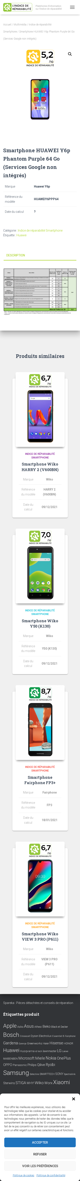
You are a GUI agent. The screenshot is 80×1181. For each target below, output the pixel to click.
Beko (46, 1026)
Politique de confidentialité (50, 1175)
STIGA (21, 1083)
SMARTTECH (47, 1074)
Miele (40, 1058)
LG (59, 1050)
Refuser (40, 1154)
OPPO (7, 1065)
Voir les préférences (40, 1166)
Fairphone (70, 1036)
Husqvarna (27, 1051)
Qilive (41, 1065)
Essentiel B (58, 1036)
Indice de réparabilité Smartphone (40, 230)
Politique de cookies (23, 1175)
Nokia (51, 1058)
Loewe (65, 1051)
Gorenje (22, 1043)
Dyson (34, 1036)
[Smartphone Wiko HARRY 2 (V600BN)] (40, 409)
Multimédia (20, 24)
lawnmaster (49, 1051)
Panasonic (20, 1065)
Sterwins (9, 1083)
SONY (59, 1074)
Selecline (34, 1074)
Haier (46, 1043)
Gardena (10, 1043)
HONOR (68, 1043)
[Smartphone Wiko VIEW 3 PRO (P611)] (40, 879)
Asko (20, 1026)
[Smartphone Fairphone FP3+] (40, 722)
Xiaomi (61, 1082)
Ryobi (50, 1064)
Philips (32, 1065)
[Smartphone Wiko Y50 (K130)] (40, 566)
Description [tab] (15, 255)
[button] (73, 1099)
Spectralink (70, 1074)
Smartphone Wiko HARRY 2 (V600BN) (40, 466)
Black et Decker (59, 1026)
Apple (10, 1026)
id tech (38, 1051)
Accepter (40, 1142)
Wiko (39, 1082)
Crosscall (25, 1036)
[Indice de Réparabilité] (35, 7)
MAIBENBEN (10, 1058)
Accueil (7, 24)
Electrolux (45, 1036)
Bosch (11, 1034)
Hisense (56, 1043)
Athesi (38, 1026)
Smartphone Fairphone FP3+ (40, 780)
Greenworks (34, 1043)
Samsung (16, 1072)
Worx (48, 1083)
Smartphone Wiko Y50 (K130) (40, 623)
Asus (29, 1026)
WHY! (30, 1083)
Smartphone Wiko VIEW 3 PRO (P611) (40, 936)
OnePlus (64, 1058)
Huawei (21, 235)
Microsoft (26, 1058)
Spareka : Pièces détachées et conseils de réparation (38, 1003)
